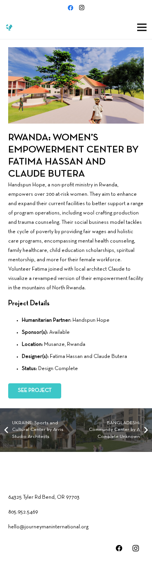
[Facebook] (70, 7)
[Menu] (142, 27)
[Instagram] (81, 7)
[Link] (9, 27)
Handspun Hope (91, 320)
